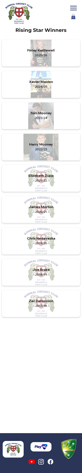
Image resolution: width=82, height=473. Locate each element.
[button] (73, 16)
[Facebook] (50, 461)
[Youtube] (31, 461)
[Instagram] (41, 461)
